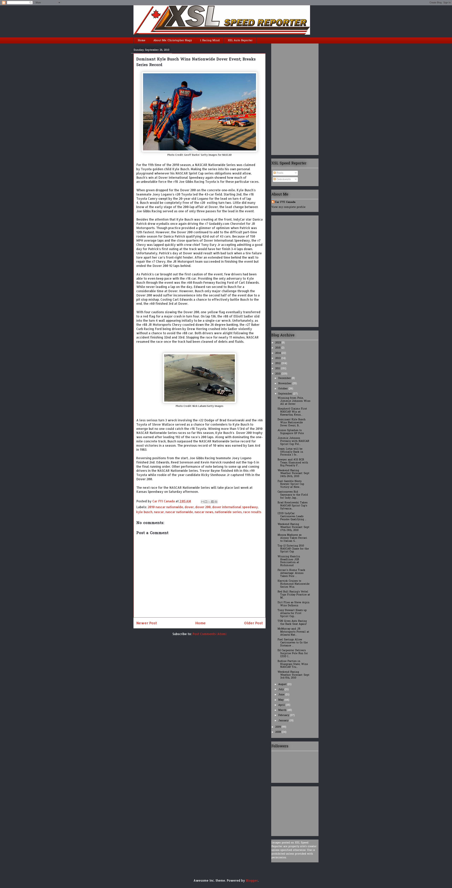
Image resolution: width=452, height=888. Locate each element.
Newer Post (146, 623)
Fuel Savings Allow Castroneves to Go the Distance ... (293, 643)
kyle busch (144, 512)
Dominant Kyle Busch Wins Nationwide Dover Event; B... (292, 423)
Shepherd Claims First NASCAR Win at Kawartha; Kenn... (292, 412)
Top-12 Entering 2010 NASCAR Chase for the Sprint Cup (293, 549)
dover (189, 507)
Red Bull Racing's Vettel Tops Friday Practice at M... (294, 595)
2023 (278, 343)
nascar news (204, 512)
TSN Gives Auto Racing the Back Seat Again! (292, 622)
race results (252, 512)
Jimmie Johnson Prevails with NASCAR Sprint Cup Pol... (293, 441)
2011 (278, 368)
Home (141, 40)
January (283, 721)
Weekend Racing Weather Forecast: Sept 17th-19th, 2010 (293, 527)
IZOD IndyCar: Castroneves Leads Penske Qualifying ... (292, 516)
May (281, 700)
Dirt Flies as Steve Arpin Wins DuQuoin (294, 604)
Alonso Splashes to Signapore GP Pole (291, 432)
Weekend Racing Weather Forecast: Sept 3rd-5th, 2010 (293, 675)
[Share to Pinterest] (216, 501)
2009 (278, 727)
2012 (278, 363)
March (282, 710)
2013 (278, 358)
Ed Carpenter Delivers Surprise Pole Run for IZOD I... (293, 653)
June (281, 695)
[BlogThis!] (206, 501)
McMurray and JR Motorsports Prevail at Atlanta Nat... (293, 632)
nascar (159, 512)
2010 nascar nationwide (165, 507)
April (282, 705)
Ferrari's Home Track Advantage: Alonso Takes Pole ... (291, 573)
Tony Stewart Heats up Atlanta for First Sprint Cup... (292, 613)
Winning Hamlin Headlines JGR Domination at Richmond (289, 561)
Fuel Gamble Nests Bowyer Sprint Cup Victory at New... (291, 484)
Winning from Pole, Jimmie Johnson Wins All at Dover (294, 401)
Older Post (253, 623)
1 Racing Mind (210, 40)
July (281, 689)
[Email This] (202, 501)
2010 (278, 374)
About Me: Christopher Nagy (172, 40)
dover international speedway (235, 507)
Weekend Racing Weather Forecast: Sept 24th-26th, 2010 (293, 473)
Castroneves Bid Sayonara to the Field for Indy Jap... (293, 495)
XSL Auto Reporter (240, 40)
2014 (278, 353)
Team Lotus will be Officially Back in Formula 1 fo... (290, 452)
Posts (279, 173)
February (284, 715)
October (283, 389)
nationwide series (228, 512)
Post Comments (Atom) (209, 634)
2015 (278, 348)
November (285, 383)
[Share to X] (209, 501)
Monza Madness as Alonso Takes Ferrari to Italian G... (292, 538)
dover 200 (203, 507)
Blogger (252, 880)
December (285, 378)
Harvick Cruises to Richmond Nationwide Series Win (294, 584)
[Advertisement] (285, 98)
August (282, 684)
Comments (283, 179)
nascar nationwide (179, 512)
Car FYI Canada (164, 501)
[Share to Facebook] (212, 501)
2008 (278, 732)
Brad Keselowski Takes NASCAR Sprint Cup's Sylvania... (293, 506)
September (285, 394)
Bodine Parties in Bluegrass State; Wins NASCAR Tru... (293, 664)
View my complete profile (288, 207)
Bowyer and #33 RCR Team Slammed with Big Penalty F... (293, 463)
